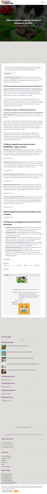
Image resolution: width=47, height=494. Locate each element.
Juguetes (3, 460)
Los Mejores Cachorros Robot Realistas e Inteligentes (20, 358)
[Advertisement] (23, 51)
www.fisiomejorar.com (6, 480)
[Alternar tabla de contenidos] (13, 74)
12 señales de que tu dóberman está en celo (18, 346)
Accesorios (4, 462)
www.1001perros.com (6, 479)
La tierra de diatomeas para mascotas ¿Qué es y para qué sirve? (23, 364)
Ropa (2, 464)
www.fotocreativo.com (7, 475)
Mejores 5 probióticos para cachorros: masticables (19, 352)
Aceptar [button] (16, 491)
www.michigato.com (6, 477)
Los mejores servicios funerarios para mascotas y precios (21, 370)
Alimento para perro (6, 456)
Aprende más (31, 69)
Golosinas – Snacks (6, 458)
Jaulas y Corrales (5, 466)
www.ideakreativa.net (6, 474)
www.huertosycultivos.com (8, 484)
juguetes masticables (15, 78)
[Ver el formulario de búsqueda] (42, 2)
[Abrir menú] (45, 2)
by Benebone (6, 259)
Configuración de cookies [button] (7, 491)
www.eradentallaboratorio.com (9, 482)
